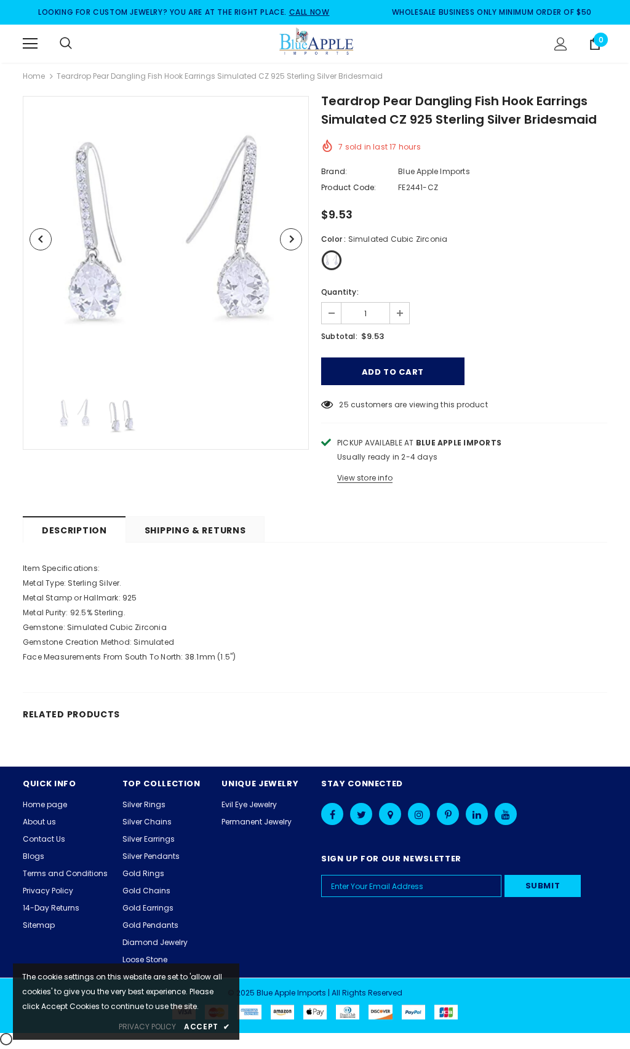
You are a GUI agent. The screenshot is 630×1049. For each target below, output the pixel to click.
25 (343, 404)
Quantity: (340, 292)
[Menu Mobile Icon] (30, 43)
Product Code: (349, 187)
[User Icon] (560, 44)
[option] (166, 239)
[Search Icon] (78, 44)
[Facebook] (332, 814)
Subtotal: (339, 336)
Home (34, 76)
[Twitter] (361, 814)
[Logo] (317, 43)
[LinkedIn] (477, 814)
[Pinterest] (448, 814)
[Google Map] (390, 814)
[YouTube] (506, 814)
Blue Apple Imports (434, 171)
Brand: (334, 171)
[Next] (291, 239)
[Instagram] (419, 814)
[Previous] (41, 239)
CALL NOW (309, 12)
